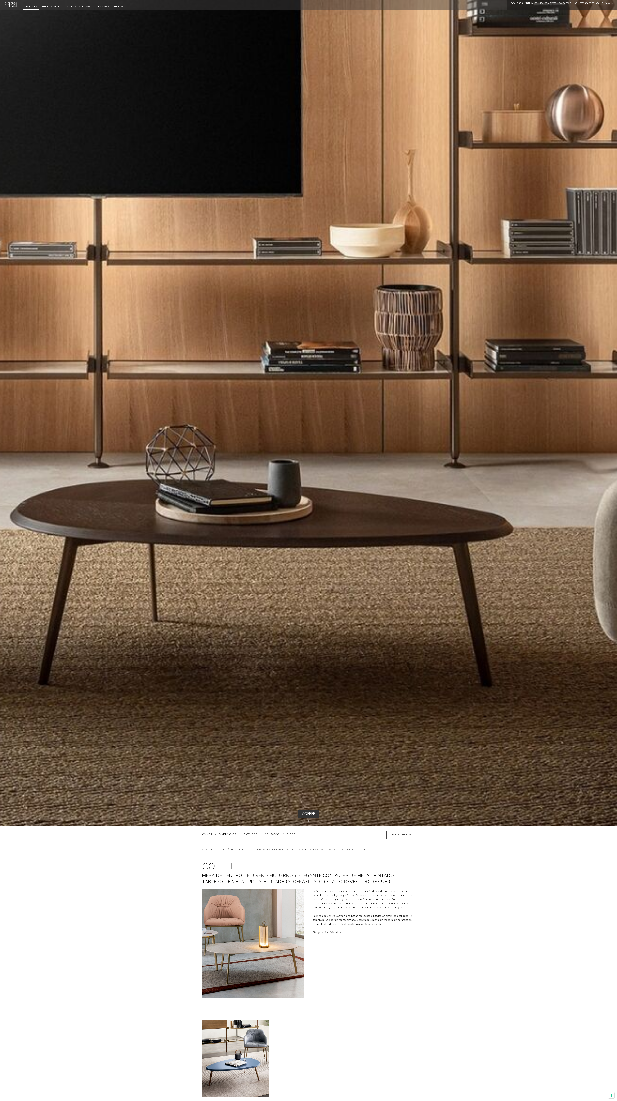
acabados (272, 834)
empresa (103, 6)
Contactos (565, 3)
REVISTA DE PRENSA (590, 3)
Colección (31, 6)
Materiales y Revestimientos (540, 3)
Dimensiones (228, 834)
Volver (207, 834)
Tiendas (119, 6)
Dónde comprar (401, 834)
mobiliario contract (80, 6)
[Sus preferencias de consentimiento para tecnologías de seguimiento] (611, 1095)
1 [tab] (309, 822)
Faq (575, 3)
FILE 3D (291, 834)
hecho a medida (52, 6)
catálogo (250, 834)
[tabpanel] (308, 413)
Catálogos (517, 3)
